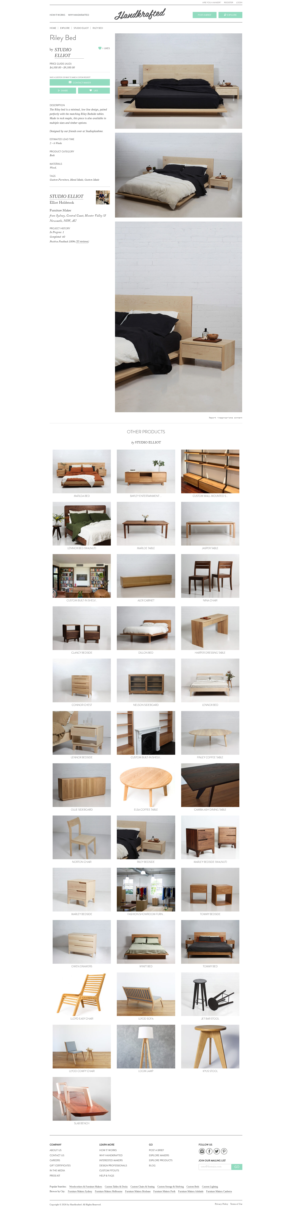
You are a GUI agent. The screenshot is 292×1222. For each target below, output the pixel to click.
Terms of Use (236, 1204)
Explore (232, 14)
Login (239, 2)
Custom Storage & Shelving (170, 1186)
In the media (57, 1170)
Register (228, 2)
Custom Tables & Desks (116, 1186)
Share (64, 90)
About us (55, 1150)
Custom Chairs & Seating (143, 1186)
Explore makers (159, 1155)
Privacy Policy (221, 1204)
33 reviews (82, 241)
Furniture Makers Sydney (80, 1191)
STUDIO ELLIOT (63, 52)
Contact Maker (82, 82)
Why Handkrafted (78, 14)
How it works (57, 14)
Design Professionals (113, 1165)
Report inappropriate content (225, 417)
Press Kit (55, 1175)
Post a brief (204, 14)
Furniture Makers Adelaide (190, 1191)
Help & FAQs (106, 1175)
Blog (152, 1165)
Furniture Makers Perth (164, 1191)
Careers (55, 1160)
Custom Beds (193, 1186)
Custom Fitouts (109, 1170)
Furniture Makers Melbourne (108, 1191)
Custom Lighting (210, 1186)
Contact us (57, 1155)
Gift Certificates (60, 1165)
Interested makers (111, 1160)
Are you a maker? (211, 2)
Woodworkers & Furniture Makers (85, 1186)
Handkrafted (140, 15)
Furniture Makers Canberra (219, 1191)
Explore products (160, 1160)
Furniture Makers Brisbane (138, 1191)
